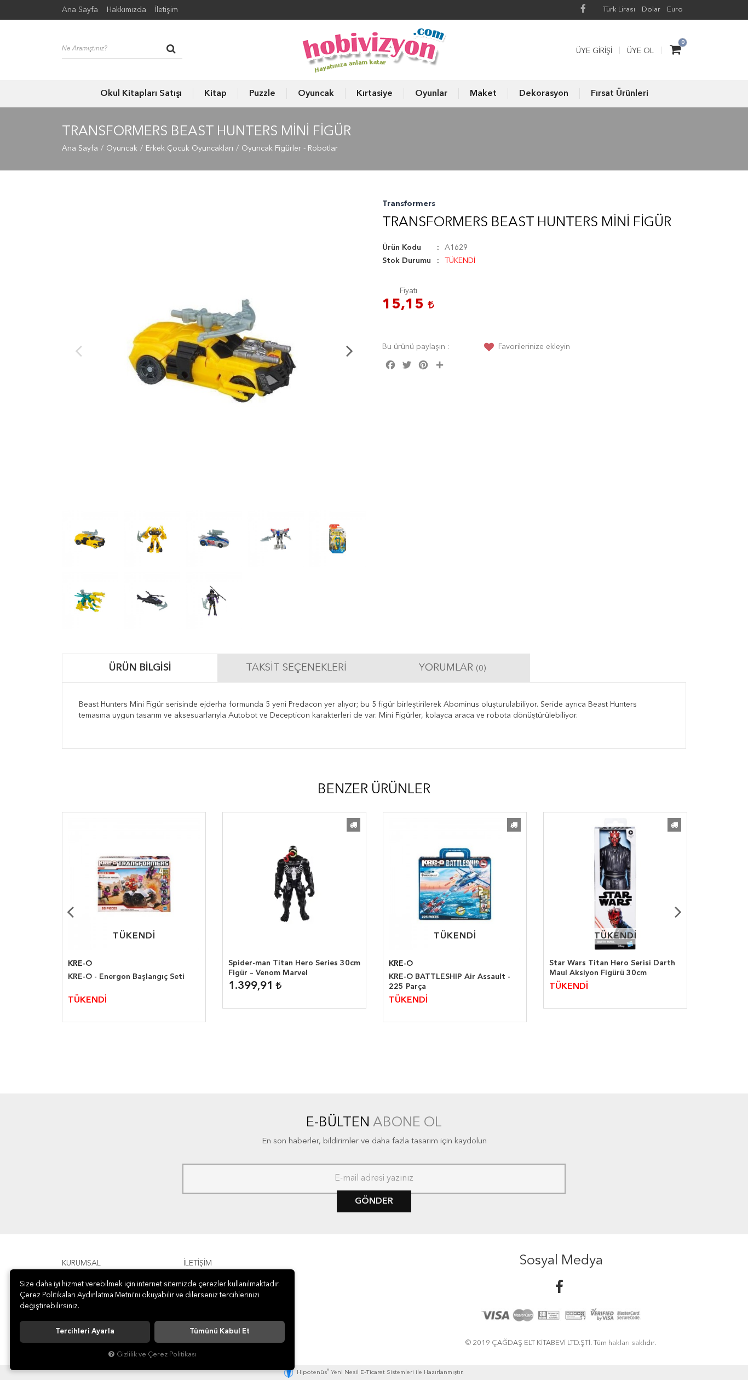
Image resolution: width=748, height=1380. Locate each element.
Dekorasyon (543, 93)
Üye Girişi (594, 51)
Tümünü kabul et (219, 1331)
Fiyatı (408, 291)
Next (349, 351)
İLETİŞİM (197, 1263)
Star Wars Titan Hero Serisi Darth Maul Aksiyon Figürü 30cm (612, 968)
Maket (483, 93)
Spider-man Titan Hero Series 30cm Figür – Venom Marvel (294, 968)
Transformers (408, 204)
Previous (78, 351)
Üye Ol (640, 51)
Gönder (374, 1201)
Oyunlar (431, 93)
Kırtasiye (374, 93)
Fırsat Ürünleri (619, 93)
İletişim (166, 10)
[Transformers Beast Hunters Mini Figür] (214, 350)
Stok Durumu (406, 261)
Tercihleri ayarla (84, 1331)
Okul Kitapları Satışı (141, 93)
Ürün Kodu (401, 247)
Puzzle (262, 93)
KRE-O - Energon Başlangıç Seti (126, 977)
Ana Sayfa (80, 10)
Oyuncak (316, 93)
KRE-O (80, 963)
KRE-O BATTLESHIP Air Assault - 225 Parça (449, 981)
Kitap (215, 93)
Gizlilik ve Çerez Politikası (157, 1354)
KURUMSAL (81, 1263)
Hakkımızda (126, 10)
